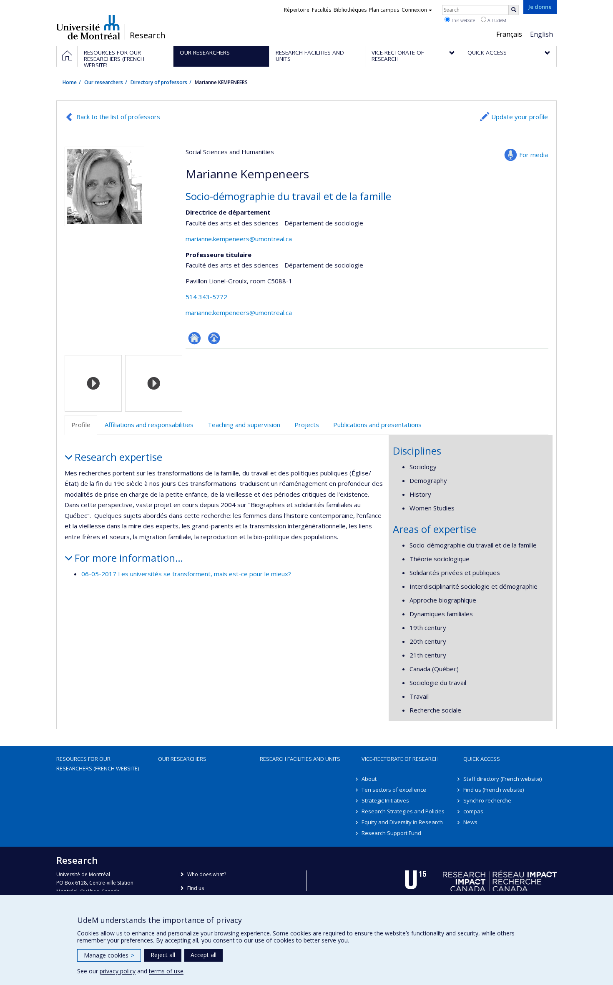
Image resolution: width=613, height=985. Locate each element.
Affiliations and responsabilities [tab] (149, 424)
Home (70, 82)
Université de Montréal (88, 27)
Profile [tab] (80, 424)
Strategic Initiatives (385, 800)
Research (148, 35)
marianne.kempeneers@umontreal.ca (239, 239)
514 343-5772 (206, 296)
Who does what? (206, 874)
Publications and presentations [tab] (377, 424)
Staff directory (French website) (502, 778)
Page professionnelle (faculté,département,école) (214, 338)
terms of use (166, 971)
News (470, 822)
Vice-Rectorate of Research (400, 758)
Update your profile (519, 116)
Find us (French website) (493, 789)
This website (462, 20)
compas (473, 811)
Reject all (163, 955)
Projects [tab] (306, 424)
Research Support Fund (391, 833)
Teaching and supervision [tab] (244, 424)
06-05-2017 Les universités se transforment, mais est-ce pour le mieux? (186, 574)
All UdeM (496, 20)
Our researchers (103, 82)
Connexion (414, 9)
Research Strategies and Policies (403, 811)
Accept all (203, 955)
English (541, 34)
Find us (195, 888)
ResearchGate (194, 338)
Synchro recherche (487, 800)
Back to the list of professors (118, 116)
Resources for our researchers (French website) (97, 763)
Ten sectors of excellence (394, 789)
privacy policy (118, 971)
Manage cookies (109, 955)
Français (509, 34)
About (369, 778)
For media (533, 154)
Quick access (481, 758)
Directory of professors (159, 82)
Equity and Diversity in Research (402, 822)
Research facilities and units (300, 758)
